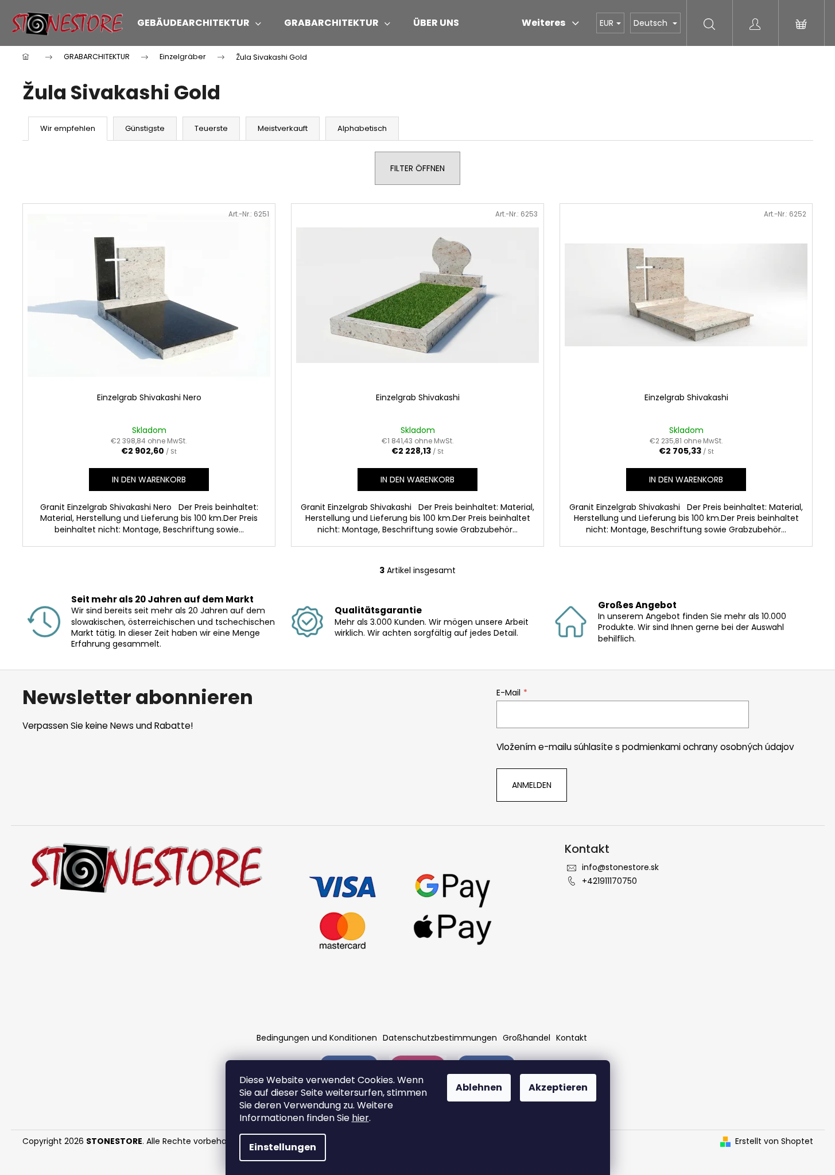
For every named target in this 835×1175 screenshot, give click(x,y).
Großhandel (526, 1037)
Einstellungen (282, 1147)
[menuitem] (199, 23)
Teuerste (211, 128)
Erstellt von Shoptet (774, 1141)
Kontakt (571, 1037)
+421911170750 (609, 881)
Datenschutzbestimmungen (440, 1037)
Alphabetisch (362, 128)
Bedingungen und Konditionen (317, 1037)
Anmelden (532, 785)
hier (360, 1117)
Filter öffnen (417, 168)
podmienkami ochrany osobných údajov (708, 747)
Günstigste (145, 128)
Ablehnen (479, 1087)
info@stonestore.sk (620, 867)
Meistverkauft (283, 128)
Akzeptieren (558, 1087)
